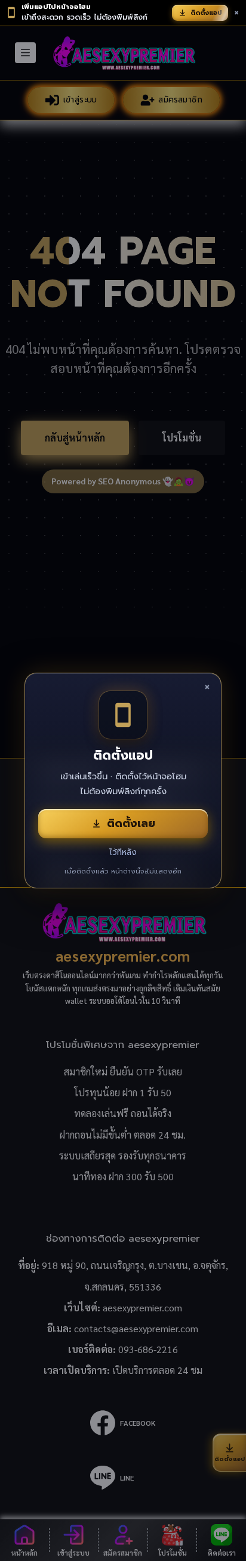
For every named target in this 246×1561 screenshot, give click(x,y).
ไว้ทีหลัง (123, 852)
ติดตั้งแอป (206, 13)
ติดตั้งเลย (131, 823)
